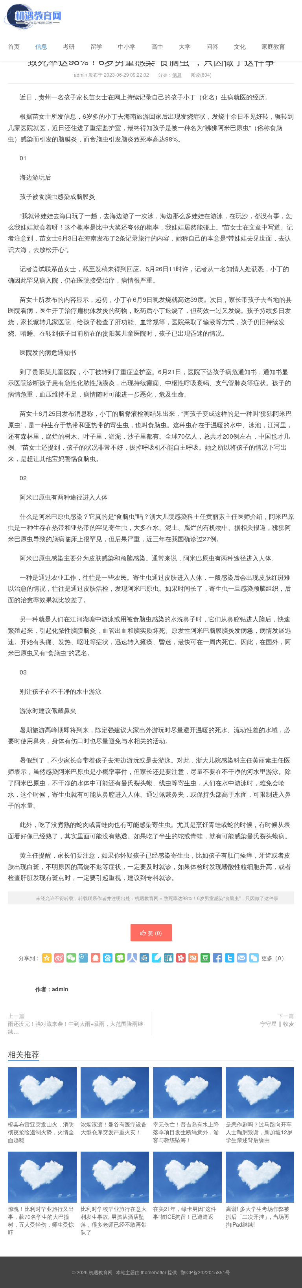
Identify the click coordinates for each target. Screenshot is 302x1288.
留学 (96, 46)
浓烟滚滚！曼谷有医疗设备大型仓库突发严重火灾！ (114, 1128)
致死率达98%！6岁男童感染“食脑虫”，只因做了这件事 (221, 898)
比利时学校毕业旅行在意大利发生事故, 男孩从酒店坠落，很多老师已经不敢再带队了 (114, 1220)
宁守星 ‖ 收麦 (277, 1023)
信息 (41, 46)
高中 (157, 46)
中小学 (127, 46)
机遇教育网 (31, 15)
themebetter (153, 1272)
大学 (185, 46)
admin (60, 989)
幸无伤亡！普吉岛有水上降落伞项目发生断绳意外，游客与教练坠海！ (186, 1132)
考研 (69, 46)
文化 (240, 46)
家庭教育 (273, 46)
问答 (212, 46)
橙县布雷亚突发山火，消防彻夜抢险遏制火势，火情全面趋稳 (41, 1132)
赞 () (155, 933)
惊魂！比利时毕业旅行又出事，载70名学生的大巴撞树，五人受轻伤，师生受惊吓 (41, 1220)
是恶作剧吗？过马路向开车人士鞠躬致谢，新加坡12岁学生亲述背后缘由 (259, 1132)
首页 (14, 46)
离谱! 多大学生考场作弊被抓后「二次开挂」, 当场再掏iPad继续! (257, 1216)
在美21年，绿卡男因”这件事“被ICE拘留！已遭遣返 (184, 1212)
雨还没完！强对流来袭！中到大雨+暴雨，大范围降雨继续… (75, 1027)
